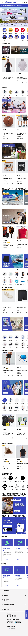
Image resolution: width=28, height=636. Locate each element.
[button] (9, 21)
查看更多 (6, 559)
